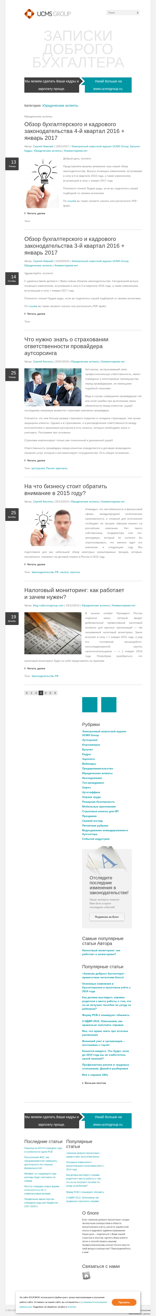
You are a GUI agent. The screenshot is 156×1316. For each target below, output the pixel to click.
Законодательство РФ (45, 572)
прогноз (75, 572)
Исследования (92, 777)
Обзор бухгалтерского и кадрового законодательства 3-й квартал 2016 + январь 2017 (74, 246)
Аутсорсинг (90, 739)
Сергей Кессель (43, 361)
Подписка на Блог (107, 916)
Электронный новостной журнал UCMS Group (100, 146)
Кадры (28, 150)
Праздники (89, 816)
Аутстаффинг (91, 792)
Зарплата (88, 758)
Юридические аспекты (60, 105)
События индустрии (96, 838)
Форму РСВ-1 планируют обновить (106, 1015)
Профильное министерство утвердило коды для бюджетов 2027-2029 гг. (41, 1203)
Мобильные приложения (99, 806)
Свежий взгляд (92, 820)
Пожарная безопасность (98, 801)
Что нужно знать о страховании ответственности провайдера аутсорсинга (66, 346)
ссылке (72, 200)
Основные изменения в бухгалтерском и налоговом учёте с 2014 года (106, 987)
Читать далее (36, 213)
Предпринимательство (97, 768)
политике (71, 1307)
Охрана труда (91, 797)
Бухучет (134, 146)
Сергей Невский (43, 146)
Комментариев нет (76, 150)
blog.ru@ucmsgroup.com (48, 605)
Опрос (86, 787)
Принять (124, 1302)
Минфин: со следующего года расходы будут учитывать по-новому (40, 1177)
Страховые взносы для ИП (100, 811)
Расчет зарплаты (56, 468)
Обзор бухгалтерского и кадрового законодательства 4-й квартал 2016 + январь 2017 (74, 131)
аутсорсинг (38, 468)
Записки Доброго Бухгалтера (78, 48)
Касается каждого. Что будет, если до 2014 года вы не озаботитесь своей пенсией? (105, 1054)
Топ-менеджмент (93, 782)
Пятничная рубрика (95, 825)
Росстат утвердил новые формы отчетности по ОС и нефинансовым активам (41, 1190)
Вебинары (89, 763)
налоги (64, 572)
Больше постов (95, 1082)
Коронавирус (91, 744)
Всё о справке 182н (95, 1074)
